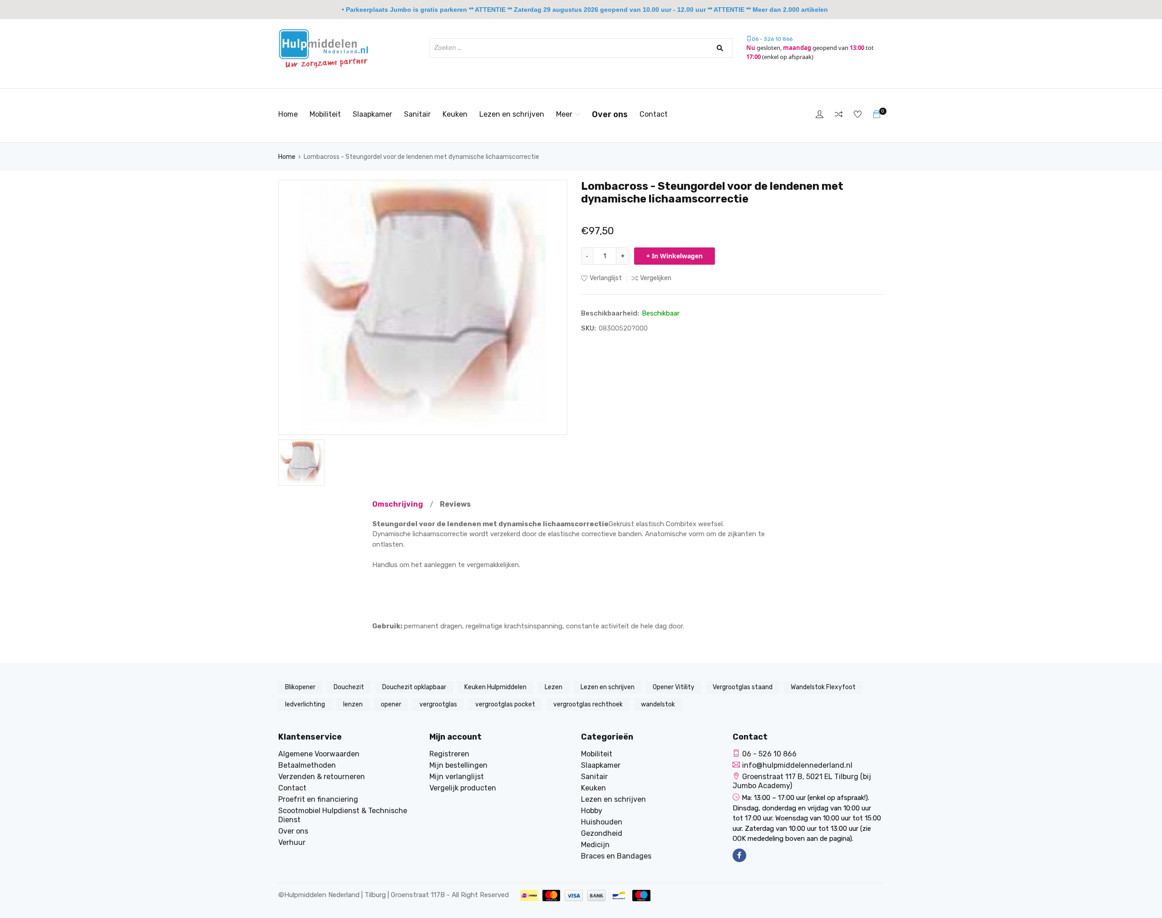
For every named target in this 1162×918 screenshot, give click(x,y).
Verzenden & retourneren (321, 776)
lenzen (353, 704)
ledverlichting (305, 704)
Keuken (455, 114)
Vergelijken (655, 278)
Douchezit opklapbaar (414, 687)
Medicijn (595, 844)
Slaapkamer (372, 114)
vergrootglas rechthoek (588, 704)
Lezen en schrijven (511, 114)
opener (391, 704)
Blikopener (300, 687)
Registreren (449, 754)
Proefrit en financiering (318, 799)
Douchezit (349, 687)
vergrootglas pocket (505, 704)
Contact (654, 114)
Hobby (591, 810)
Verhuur (291, 842)
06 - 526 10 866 (772, 39)
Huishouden (601, 822)
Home (288, 114)
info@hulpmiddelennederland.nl (797, 765)
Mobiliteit (325, 114)
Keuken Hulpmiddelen (495, 687)
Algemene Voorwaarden (318, 754)
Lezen (553, 687)
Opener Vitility (673, 687)
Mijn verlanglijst (456, 776)
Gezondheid (601, 833)
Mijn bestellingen (458, 765)
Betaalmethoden (307, 765)
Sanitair (417, 114)
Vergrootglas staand (743, 687)
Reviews (455, 504)
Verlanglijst (606, 278)
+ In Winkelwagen (674, 256)
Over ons (610, 114)
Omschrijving (397, 504)
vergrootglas (438, 704)
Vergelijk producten (462, 788)
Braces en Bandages (616, 856)
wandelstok (658, 704)
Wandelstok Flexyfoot (823, 687)
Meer (564, 114)
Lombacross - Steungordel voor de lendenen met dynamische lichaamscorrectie (421, 157)
